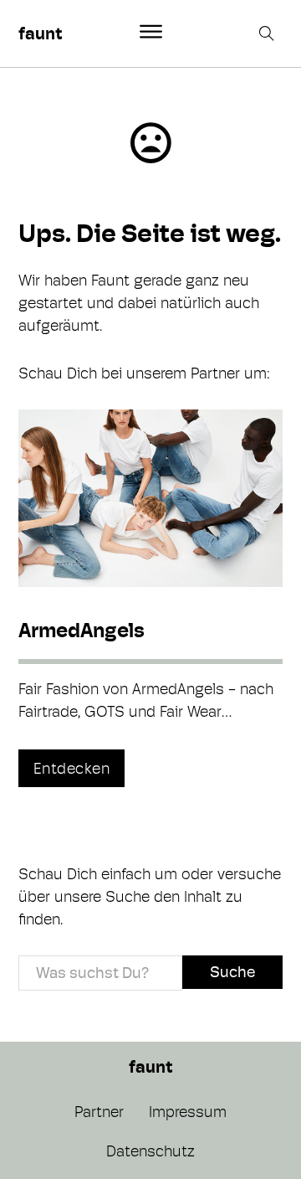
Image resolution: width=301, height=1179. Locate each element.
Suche (232, 972)
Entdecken (71, 768)
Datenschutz (150, 1151)
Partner (99, 1111)
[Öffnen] (151, 32)
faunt (40, 33)
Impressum (188, 1111)
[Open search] (268, 33)
